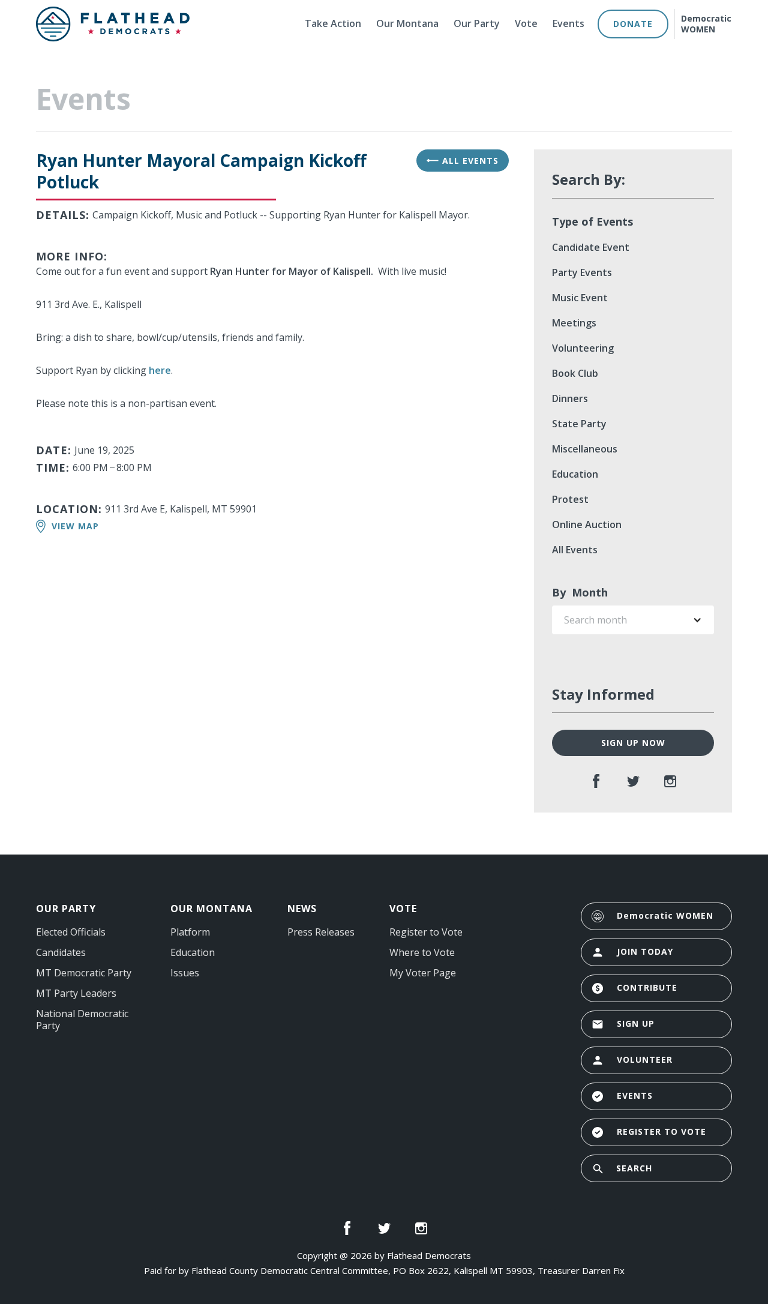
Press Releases (321, 932)
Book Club (575, 373)
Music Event (580, 297)
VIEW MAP (75, 526)
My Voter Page (422, 973)
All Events (463, 160)
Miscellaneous (584, 448)
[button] (633, 619)
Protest (570, 499)
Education (575, 474)
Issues (184, 973)
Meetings (574, 322)
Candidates (61, 952)
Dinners (570, 398)
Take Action (333, 23)
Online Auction (587, 524)
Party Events (582, 272)
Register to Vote (426, 932)
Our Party (477, 23)
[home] (159, 24)
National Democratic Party (82, 1020)
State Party (579, 423)
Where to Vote (422, 952)
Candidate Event (590, 247)
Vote (526, 23)
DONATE (633, 23)
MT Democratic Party (83, 973)
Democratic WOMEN (706, 24)
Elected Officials (71, 932)
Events (568, 23)
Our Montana (407, 23)
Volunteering (583, 348)
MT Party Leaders (76, 993)
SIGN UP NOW (633, 742)
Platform (190, 932)
